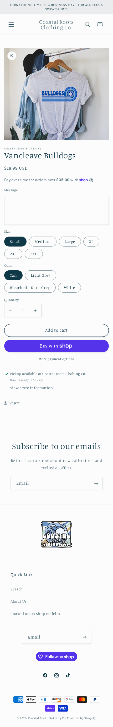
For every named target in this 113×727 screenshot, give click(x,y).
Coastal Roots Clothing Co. (47, 718)
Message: (11, 190)
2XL (13, 253)
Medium (43, 241)
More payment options (56, 359)
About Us (19, 601)
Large (70, 241)
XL (91, 241)
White (69, 287)
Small (15, 241)
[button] (11, 25)
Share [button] (14, 403)
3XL (33, 253)
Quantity (11, 300)
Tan (13, 275)
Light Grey (41, 275)
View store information (31, 387)
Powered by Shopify (81, 718)
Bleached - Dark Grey (30, 287)
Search (17, 589)
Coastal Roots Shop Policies (35, 613)
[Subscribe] (96, 483)
